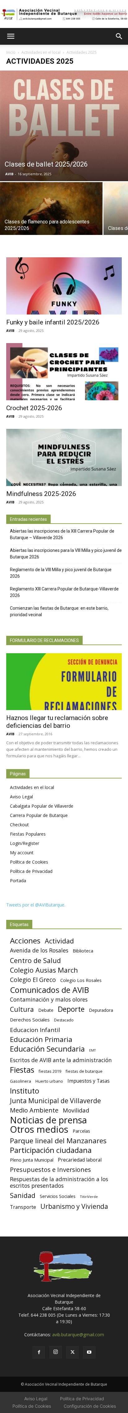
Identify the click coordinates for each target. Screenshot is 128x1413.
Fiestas (22, 1070)
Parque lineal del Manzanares (58, 1140)
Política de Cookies (29, 862)
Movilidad (76, 1110)
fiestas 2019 (50, 1071)
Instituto (24, 1091)
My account (22, 853)
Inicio (11, 52)
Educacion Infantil (35, 1029)
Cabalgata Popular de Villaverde (41, 806)
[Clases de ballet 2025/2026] (64, 126)
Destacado (64, 1020)
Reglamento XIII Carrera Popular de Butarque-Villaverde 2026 (64, 592)
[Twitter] (72, 1352)
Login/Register (24, 843)
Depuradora (101, 1010)
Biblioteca (83, 950)
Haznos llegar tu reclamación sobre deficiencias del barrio (57, 721)
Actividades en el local (41, 52)
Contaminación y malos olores (49, 999)
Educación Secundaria (47, 1049)
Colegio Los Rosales (81, 980)
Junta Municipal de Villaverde (55, 1100)
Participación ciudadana (51, 1150)
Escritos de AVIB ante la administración (61, 1060)
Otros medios (39, 1129)
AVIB (9, 174)
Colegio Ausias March (44, 970)
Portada (18, 880)
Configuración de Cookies (90, 1406)
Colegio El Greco (33, 979)
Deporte (71, 1009)
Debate (45, 1010)
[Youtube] (89, 1352)
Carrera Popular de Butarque (39, 815)
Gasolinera (20, 1081)
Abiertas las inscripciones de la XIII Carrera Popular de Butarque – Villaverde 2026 (62, 534)
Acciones (25, 940)
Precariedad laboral (80, 1160)
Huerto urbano (49, 1081)
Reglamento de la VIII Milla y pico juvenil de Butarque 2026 (61, 573)
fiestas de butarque (84, 1071)
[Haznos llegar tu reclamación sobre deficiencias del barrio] (64, 681)
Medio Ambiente (34, 1110)
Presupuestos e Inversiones (50, 1169)
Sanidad (22, 1195)
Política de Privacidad (31, 871)
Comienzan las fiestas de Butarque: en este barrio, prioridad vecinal (59, 611)
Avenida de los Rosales (39, 950)
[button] (11, 36)
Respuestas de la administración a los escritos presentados (59, 1182)
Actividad (59, 941)
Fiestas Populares (28, 834)
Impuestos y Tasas (88, 1081)
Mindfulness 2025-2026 (41, 494)
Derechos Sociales (30, 1019)
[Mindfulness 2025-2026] (64, 457)
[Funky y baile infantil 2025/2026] (64, 285)
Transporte (23, 1207)
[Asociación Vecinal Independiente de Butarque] (64, 14)
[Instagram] (55, 1352)
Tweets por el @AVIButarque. (35, 905)
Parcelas (81, 1131)
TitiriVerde (89, 1196)
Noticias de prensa (48, 1120)
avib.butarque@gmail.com (78, 1334)
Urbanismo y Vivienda (74, 1206)
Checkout (19, 825)
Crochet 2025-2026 (34, 408)
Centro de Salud (35, 960)
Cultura (22, 1009)
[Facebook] (39, 1352)
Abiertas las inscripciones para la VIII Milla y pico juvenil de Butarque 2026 (66, 553)
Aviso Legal (21, 797)
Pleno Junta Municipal (31, 1160)
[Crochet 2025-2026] (64, 371)
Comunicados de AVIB (49, 990)
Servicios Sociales (57, 1196)
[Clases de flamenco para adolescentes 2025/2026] (51, 220)
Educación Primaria (41, 1039)
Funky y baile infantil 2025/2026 (52, 322)
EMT (92, 1050)
